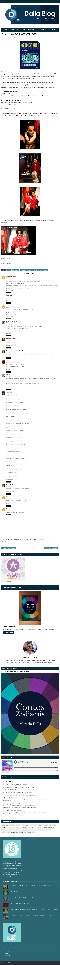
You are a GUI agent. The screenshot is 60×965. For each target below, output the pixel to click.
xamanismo (31, 832)
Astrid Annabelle (11, 276)
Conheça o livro (8, 632)
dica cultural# (15, 270)
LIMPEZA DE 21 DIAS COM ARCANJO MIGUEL (22, 897)
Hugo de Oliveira (11, 484)
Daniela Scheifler (11, 338)
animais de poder (27, 825)
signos (48, 830)
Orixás (18, 825)
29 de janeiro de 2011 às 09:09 (13, 510)
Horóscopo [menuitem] (30, 29)
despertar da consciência (46, 827)
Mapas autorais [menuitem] (41, 29)
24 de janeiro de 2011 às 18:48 (13, 297)
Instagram (6, 951)
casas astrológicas (8, 827)
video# (46, 270)
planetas (42, 830)
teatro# (41, 270)
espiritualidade (7, 830)
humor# (29, 270)
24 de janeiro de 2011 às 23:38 (13, 352)
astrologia (38, 825)
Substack (6, 953)
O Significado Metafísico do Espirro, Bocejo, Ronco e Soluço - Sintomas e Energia (33, 909)
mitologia (34, 830)
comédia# (8, 270)
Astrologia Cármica (8, 825)
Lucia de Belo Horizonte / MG (15, 350)
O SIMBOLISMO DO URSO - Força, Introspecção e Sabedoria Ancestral (30, 885)
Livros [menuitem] (6, 29)
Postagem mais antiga (51, 548)
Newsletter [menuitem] (21, 29)
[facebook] (2, 1)
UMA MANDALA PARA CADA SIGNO (19, 903)
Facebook (20, 267)
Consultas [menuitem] (51, 29)
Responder (9, 292)
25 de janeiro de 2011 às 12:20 (12, 393)
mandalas (17, 830)
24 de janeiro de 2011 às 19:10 (12, 322)
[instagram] (5, 1)
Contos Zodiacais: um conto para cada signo (16, 671)
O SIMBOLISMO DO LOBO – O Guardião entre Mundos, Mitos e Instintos (30, 915)
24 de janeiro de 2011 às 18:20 (13, 277)
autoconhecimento (50, 825)
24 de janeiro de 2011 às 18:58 (13, 307)
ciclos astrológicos (22, 827)
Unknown (9, 509)
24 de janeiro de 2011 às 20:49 (13, 340)
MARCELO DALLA (11, 321)
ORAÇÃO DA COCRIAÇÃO (17, 891)
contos (33, 827)
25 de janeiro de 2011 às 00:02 (13, 362)
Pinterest (28, 267)
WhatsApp (12, 267)
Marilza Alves (10, 361)
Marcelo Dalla (3, 772)
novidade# (35, 270)
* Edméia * (9, 392)
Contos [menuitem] (12, 29)
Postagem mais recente (8, 548)
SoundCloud (7, 955)
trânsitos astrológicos (18, 832)
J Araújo (8, 375)
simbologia (5, 832)
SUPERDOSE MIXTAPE (10, 772)
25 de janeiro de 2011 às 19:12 (12, 486)
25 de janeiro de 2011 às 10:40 (13, 376)
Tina (7, 497)
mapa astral (25, 830)
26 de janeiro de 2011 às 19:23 (13, 498)
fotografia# (23, 270)
